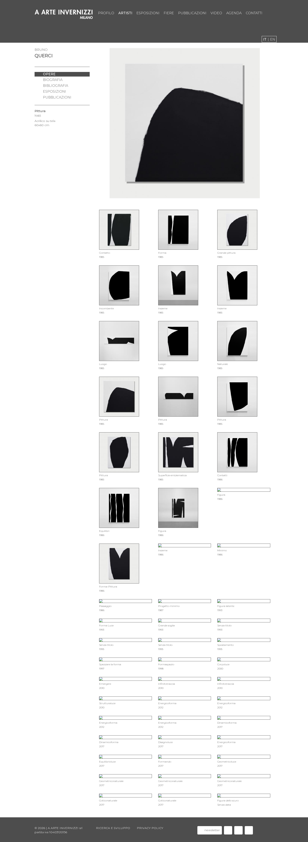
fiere (169, 13)
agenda (234, 13)
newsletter (212, 830)
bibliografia (55, 86)
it (265, 39)
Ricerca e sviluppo (113, 828)
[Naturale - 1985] (103, 121)
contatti (254, 13)
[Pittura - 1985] (266, 121)
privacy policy (150, 828)
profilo (106, 13)
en (272, 39)
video (216, 13)
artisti (125, 13)
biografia (52, 80)
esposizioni (147, 13)
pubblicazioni (192, 13)
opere (49, 74)
